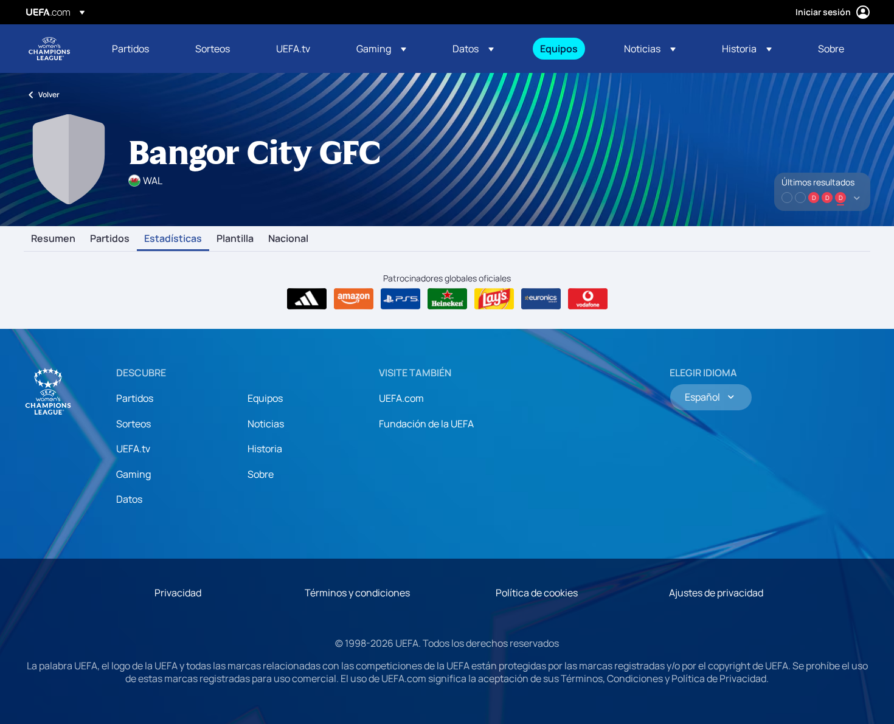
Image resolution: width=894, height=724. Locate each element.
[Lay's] (494, 299)
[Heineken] (447, 299)
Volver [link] (49, 94)
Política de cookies (537, 592)
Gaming (133, 474)
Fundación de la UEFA (426, 423)
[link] (130, 48)
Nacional (288, 238)
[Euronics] (541, 299)
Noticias (266, 423)
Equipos (265, 398)
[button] (381, 48)
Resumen (53, 238)
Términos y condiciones (357, 592)
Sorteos (133, 423)
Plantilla (235, 238)
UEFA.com (401, 398)
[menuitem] (138, 48)
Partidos (110, 238)
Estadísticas (173, 238)
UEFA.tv (133, 448)
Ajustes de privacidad (716, 592)
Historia (265, 448)
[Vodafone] (588, 299)
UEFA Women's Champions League (49, 48)
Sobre (261, 474)
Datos (129, 499)
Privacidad (177, 592)
